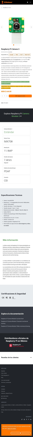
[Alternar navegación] (30, 2)
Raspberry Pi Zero (7, 7)
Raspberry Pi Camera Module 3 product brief (12, 318)
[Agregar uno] (7, 96)
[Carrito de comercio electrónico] (27, 2)
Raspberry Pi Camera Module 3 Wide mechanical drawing (15, 326)
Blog (2, 377)
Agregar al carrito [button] (21, 96)
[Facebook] (28, 419)
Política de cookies (11, 428)
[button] (1, 27)
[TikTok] (22, 419)
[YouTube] (24, 419)
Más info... (8, 79)
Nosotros (3, 371)
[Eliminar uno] (2, 96)
